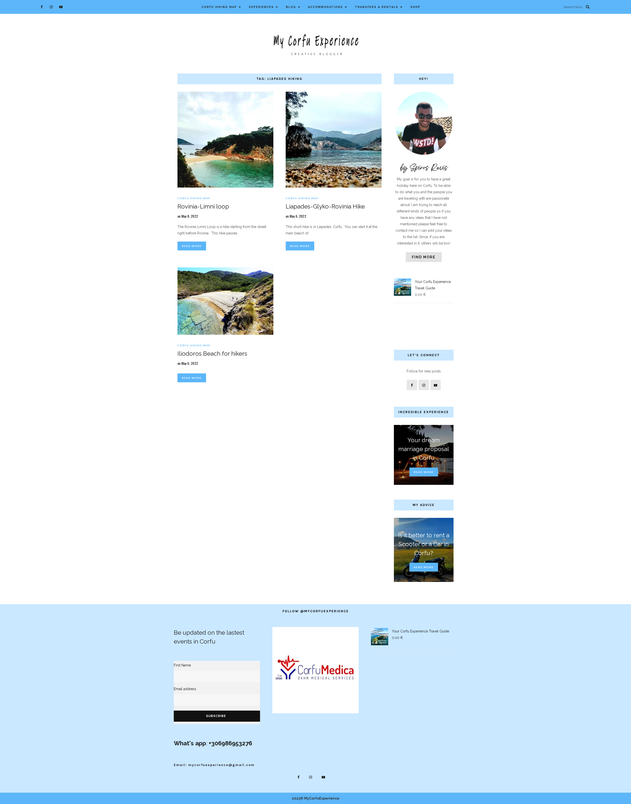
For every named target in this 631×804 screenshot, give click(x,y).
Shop (415, 7)
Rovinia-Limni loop (203, 206)
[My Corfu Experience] (315, 44)
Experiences (261, 7)
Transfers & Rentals (376, 7)
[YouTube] (61, 7)
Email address (185, 689)
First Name (182, 665)
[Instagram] (51, 7)
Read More (192, 246)
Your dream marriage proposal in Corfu (423, 449)
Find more (424, 257)
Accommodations (325, 7)
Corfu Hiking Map (219, 7)
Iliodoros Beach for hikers (212, 353)
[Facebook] (42, 7)
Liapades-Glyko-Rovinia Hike (325, 206)
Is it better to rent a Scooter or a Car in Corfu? (423, 544)
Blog (291, 7)
